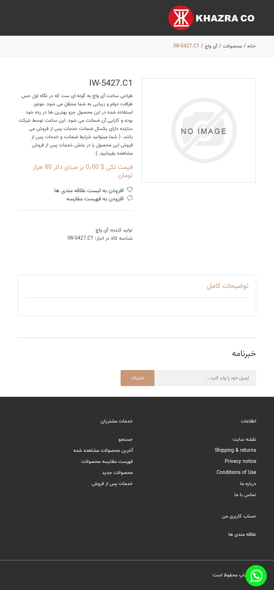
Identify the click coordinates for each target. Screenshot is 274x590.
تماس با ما (245, 495)
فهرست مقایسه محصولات (107, 462)
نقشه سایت (244, 439)
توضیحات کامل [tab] (228, 286)
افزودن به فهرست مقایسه (95, 199)
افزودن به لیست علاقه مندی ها (89, 191)
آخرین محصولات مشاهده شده (103, 450)
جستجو (125, 439)
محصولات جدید (117, 473)
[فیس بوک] (256, 575)
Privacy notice (240, 462)
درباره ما (248, 484)
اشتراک (137, 378)
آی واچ (102, 230)
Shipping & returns (235, 450)
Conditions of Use (236, 473)
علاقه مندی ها (242, 534)
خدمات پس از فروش (112, 484)
